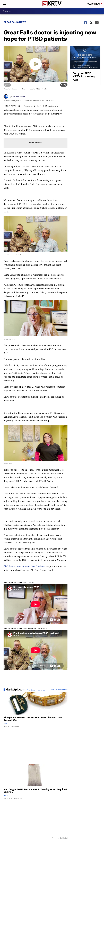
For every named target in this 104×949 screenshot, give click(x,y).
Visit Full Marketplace (59, 689)
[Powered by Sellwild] (63, 838)
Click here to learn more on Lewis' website (24, 566)
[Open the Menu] (4, 4)
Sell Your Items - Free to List (34, 690)
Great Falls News (15, 22)
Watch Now (94, 4)
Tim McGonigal (18, 97)
